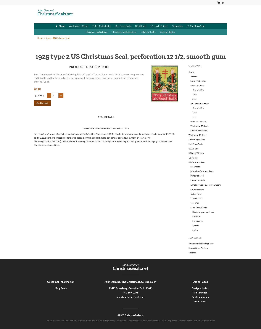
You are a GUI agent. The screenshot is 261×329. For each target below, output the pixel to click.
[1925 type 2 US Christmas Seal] (164, 83)
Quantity (39, 95)
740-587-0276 (130, 292)
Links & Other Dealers (198, 248)
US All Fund (140, 26)
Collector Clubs (148, 32)
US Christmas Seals (196, 26)
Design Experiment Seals (203, 212)
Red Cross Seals (123, 26)
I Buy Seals (61, 288)
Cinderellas (177, 26)
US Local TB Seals (159, 26)
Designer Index (200, 288)
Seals (194, 94)
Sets (194, 99)
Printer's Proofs (197, 176)
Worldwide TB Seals (78, 26)
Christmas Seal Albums (96, 32)
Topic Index (200, 301)
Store (61, 26)
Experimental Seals (198, 207)
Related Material (197, 180)
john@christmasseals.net (130, 296)
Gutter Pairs (195, 194)
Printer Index (200, 292)
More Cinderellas (198, 81)
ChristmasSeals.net (55, 14)
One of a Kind (198, 90)
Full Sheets (195, 166)
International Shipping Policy (201, 243)
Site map (192, 252)
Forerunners (197, 221)
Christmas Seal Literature (124, 32)
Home (40, 38)
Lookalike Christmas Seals (201, 171)
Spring (195, 230)
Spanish (195, 225)
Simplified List (196, 198)
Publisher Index (200, 296)
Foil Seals (196, 216)
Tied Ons (194, 203)
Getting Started (167, 32)
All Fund (194, 76)
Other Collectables (102, 26)
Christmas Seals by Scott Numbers (205, 185)
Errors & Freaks (197, 189)
